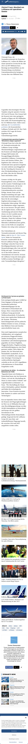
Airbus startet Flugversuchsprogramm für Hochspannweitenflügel (17, 680)
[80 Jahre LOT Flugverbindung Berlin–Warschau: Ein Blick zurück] (14, 511)
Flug (7, 628)
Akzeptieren (14, 731)
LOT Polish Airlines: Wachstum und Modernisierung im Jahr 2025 (12, 600)
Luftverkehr (19, 630)
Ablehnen (14, 735)
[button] (26, 717)
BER (20, 626)
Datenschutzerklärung (13, 742)
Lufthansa (11, 630)
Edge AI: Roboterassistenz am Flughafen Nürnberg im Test (17, 687)
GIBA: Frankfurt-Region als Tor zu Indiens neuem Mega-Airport (12, 580)
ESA (3, 628)
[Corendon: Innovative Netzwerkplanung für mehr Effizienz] (14, 531)
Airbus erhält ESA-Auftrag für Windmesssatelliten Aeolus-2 (10, 500)
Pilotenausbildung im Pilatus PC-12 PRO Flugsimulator (17, 694)
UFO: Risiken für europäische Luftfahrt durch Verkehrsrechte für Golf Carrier (13, 560)
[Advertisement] (14, 93)
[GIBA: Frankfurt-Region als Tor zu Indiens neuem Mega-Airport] (14, 571)
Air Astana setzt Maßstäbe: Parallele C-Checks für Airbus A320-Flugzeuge (17, 702)
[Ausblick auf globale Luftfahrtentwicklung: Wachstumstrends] (14, 471)
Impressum (21, 742)
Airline (10, 626)
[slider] (9, 31)
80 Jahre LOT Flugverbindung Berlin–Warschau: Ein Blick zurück (13, 520)
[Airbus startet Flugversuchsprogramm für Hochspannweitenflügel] (5, 679)
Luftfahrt (4, 630)
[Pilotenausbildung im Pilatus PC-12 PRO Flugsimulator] (5, 694)
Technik (4, 16)
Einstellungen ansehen (14, 738)
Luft (18, 628)
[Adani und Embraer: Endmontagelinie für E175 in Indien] (14, 611)
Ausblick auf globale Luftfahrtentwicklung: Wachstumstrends (13, 480)
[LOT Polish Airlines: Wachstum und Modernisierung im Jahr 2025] (14, 591)
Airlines (15, 626)
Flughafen (12, 685)
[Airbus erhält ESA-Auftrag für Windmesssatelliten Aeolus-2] (14, 491)
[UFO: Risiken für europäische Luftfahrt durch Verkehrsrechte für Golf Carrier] (14, 551)
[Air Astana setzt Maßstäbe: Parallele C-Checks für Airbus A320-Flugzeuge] (5, 701)
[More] (17, 27)
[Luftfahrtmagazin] (10, 1)
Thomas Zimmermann (12, 24)
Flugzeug (13, 628)
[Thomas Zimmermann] (2, 24)
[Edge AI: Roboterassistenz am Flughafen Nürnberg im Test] (5, 687)
